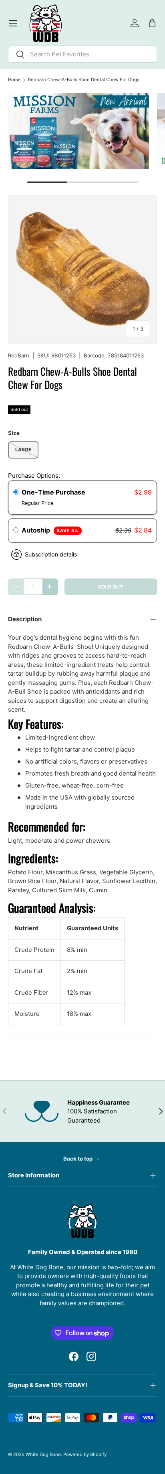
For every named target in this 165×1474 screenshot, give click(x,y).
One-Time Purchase (53, 492)
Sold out (110, 587)
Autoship (50, 530)
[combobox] (82, 54)
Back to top (78, 1158)
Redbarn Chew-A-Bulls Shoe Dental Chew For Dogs (83, 80)
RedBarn (18, 355)
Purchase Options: (34, 475)
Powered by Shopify (85, 1454)
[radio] (15, 492)
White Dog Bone (43, 1454)
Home (14, 80)
